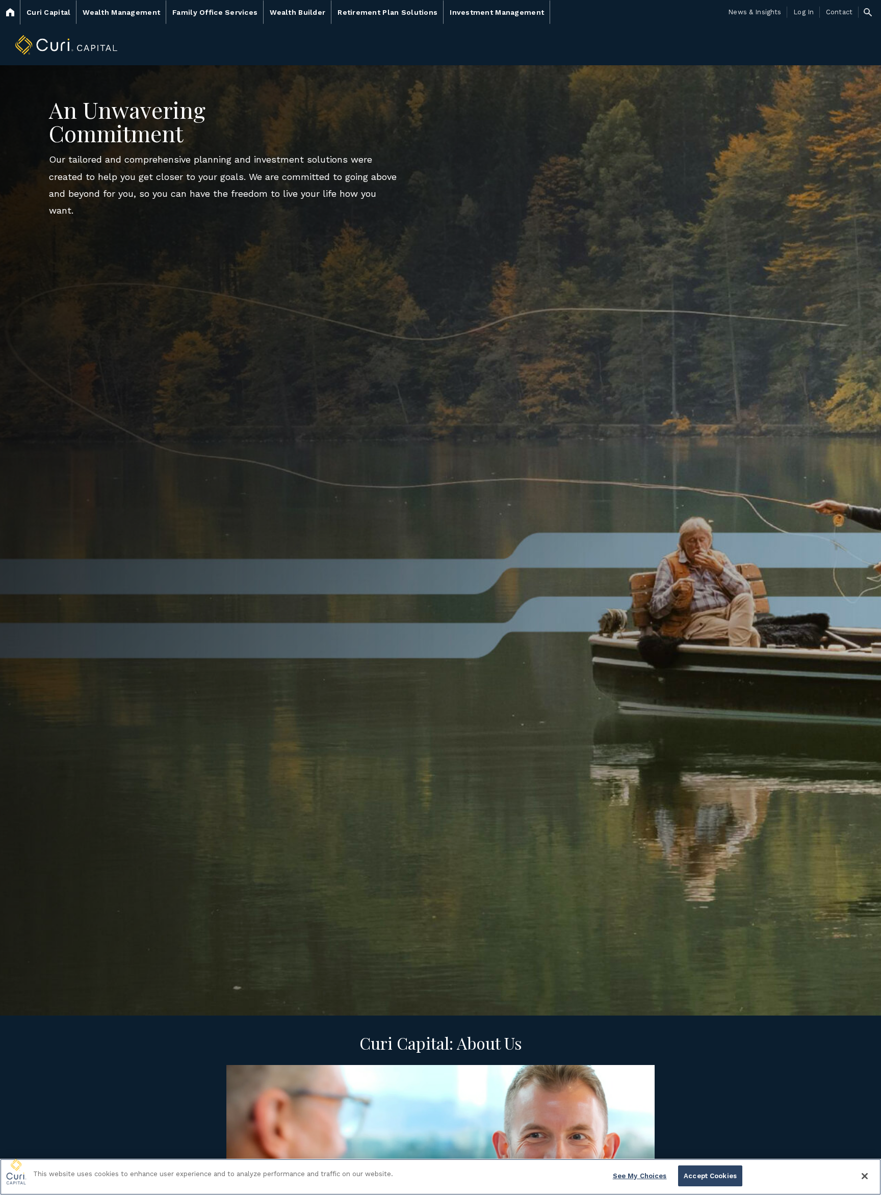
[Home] (10, 12)
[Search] (868, 12)
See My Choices (640, 1176)
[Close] (864, 1176)
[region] (440, 1177)
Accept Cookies (710, 1176)
